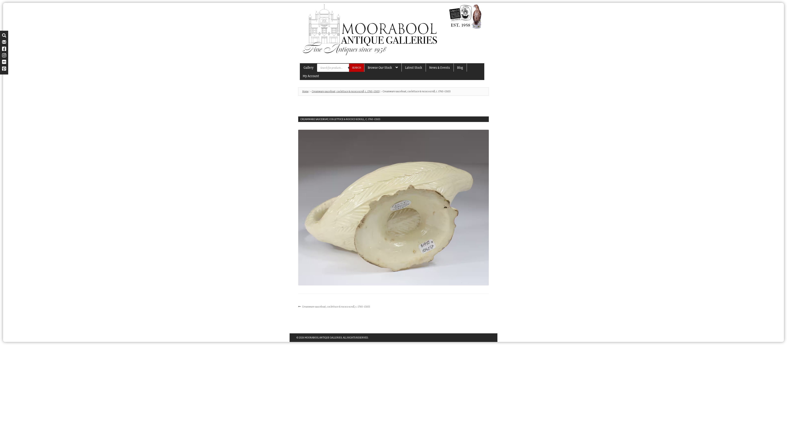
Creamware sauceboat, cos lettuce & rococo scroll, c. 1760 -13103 (346, 91)
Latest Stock (413, 67)
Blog (460, 67)
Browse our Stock (380, 67)
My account (311, 76)
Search (356, 67)
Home (305, 91)
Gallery (309, 67)
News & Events (439, 67)
